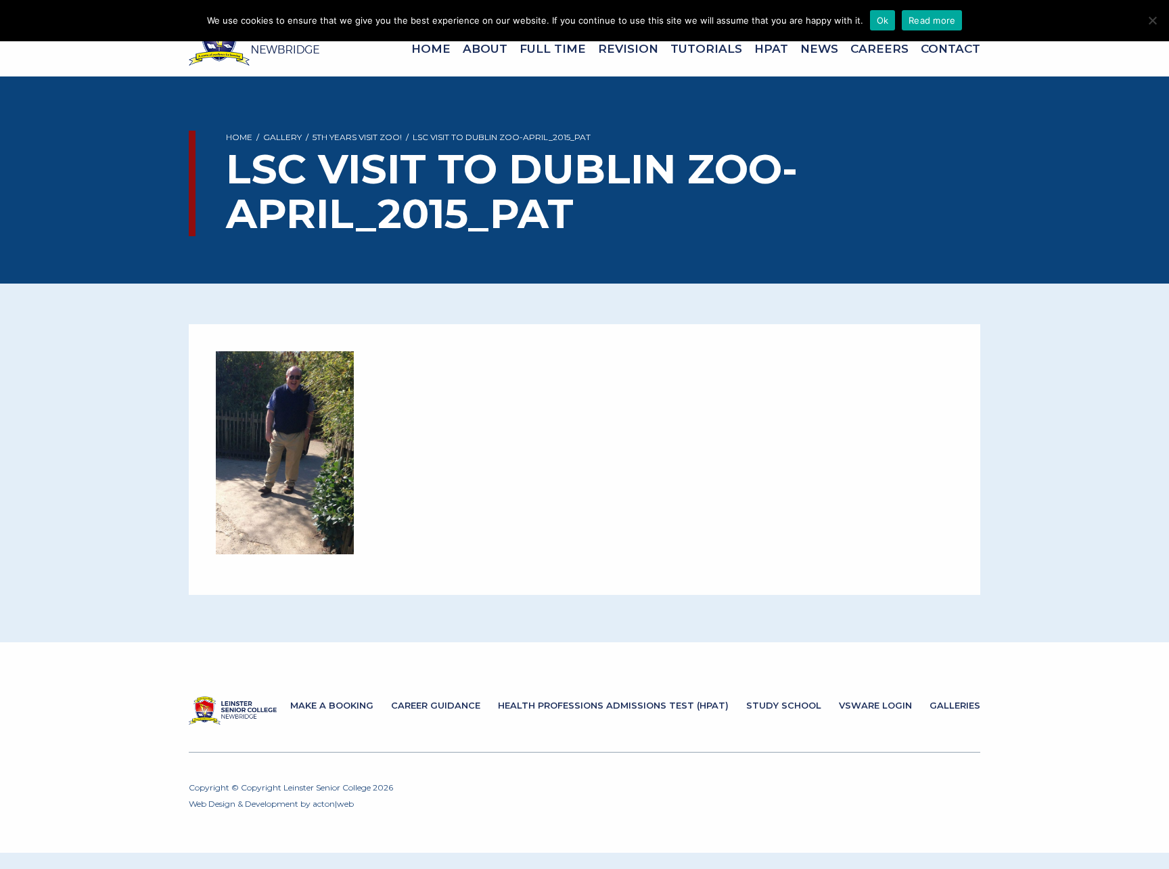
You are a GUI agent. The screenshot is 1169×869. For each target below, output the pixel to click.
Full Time (553, 48)
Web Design (212, 804)
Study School (783, 705)
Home (431, 48)
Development (271, 804)
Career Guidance (435, 705)
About (485, 48)
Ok (883, 20)
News (819, 48)
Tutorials (706, 48)
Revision (628, 48)
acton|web (333, 804)
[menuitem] (431, 49)
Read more (932, 20)
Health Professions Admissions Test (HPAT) (613, 705)
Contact (950, 48)
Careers (879, 48)
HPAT (771, 48)
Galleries (955, 705)
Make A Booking (331, 705)
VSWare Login (875, 705)
